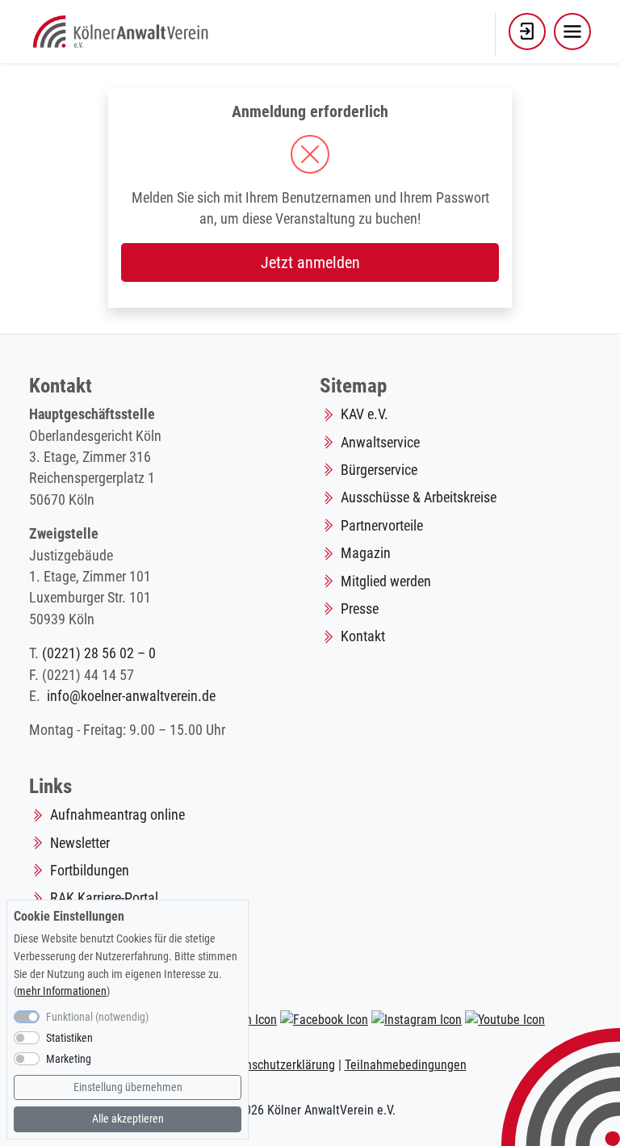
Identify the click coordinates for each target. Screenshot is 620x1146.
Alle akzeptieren (128, 1119)
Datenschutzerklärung (278, 1065)
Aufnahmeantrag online (117, 815)
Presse (360, 609)
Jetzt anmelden (310, 262)
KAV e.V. (364, 414)
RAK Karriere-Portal (104, 898)
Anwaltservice (380, 442)
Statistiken (69, 1038)
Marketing (68, 1059)
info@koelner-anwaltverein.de (131, 696)
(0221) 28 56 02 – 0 (99, 653)
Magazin (366, 553)
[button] (527, 31)
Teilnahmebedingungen (406, 1065)
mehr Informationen (62, 991)
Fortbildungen (89, 871)
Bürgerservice (379, 470)
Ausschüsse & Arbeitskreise (418, 497)
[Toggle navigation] (572, 31)
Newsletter (80, 843)
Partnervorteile (382, 526)
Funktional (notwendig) (97, 1017)
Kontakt (363, 636)
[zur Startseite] (122, 30)
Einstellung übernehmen (127, 1087)
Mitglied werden (386, 581)
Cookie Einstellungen (69, 916)
